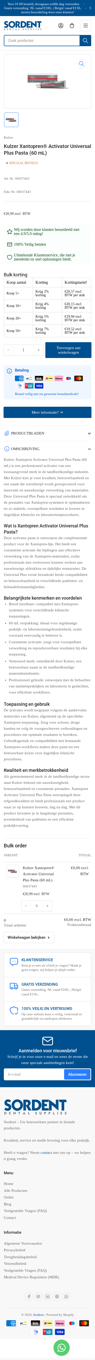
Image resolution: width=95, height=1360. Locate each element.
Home (8, 1184)
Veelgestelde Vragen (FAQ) (25, 1211)
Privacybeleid (14, 1250)
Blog (7, 1204)
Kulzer (8, 137)
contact (47, 1153)
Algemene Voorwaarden (23, 1243)
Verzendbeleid (15, 1264)
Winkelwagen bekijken (26, 937)
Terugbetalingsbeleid (20, 1257)
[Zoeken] (85, 40)
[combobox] (47, 40)
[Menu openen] (85, 25)
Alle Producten (15, 1191)
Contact (10, 1218)
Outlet (8, 1197)
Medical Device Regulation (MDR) (31, 1277)
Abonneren (77, 1074)
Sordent (38, 1315)
